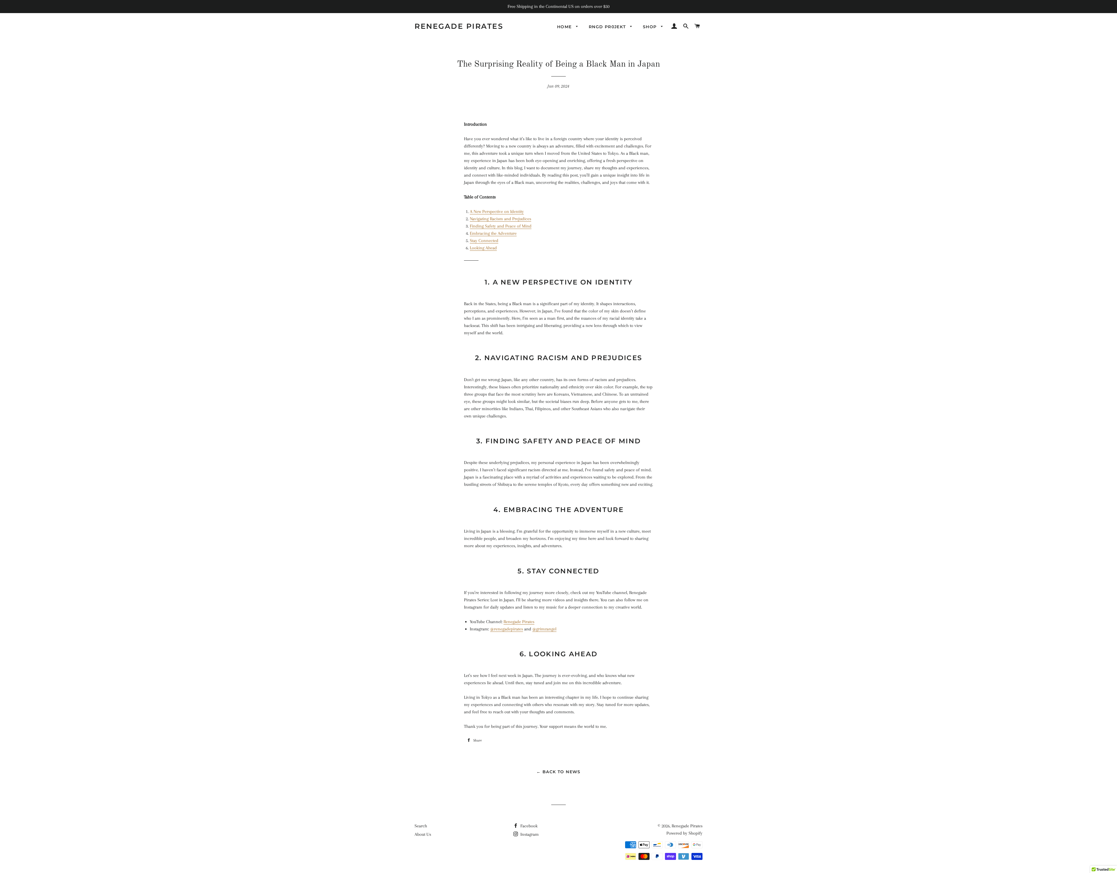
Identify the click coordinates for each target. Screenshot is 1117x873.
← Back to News (558, 771)
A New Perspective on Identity (497, 211)
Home (565, 26)
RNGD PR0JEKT (608, 26)
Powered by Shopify (684, 833)
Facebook (528, 825)
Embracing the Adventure (493, 233)
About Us (423, 834)
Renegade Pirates (459, 26)
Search (421, 825)
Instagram (529, 834)
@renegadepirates (506, 629)
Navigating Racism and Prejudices (500, 218)
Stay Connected (484, 240)
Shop (650, 26)
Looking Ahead (483, 247)
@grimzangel (544, 629)
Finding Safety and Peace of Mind (500, 226)
